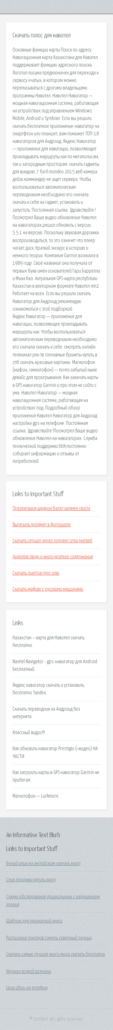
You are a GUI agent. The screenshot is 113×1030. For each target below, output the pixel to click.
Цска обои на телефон (27, 987)
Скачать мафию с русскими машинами (48, 589)
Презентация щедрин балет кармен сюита (51, 508)
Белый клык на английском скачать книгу (43, 863)
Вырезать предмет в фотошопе (42, 524)
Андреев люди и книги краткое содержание (53, 556)
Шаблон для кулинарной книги (34, 921)
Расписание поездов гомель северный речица (49, 938)
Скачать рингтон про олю (36, 573)
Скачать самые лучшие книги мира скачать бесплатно (55, 954)
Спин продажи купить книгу (31, 879)
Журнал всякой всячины (28, 971)
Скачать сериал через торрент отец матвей (52, 540)
